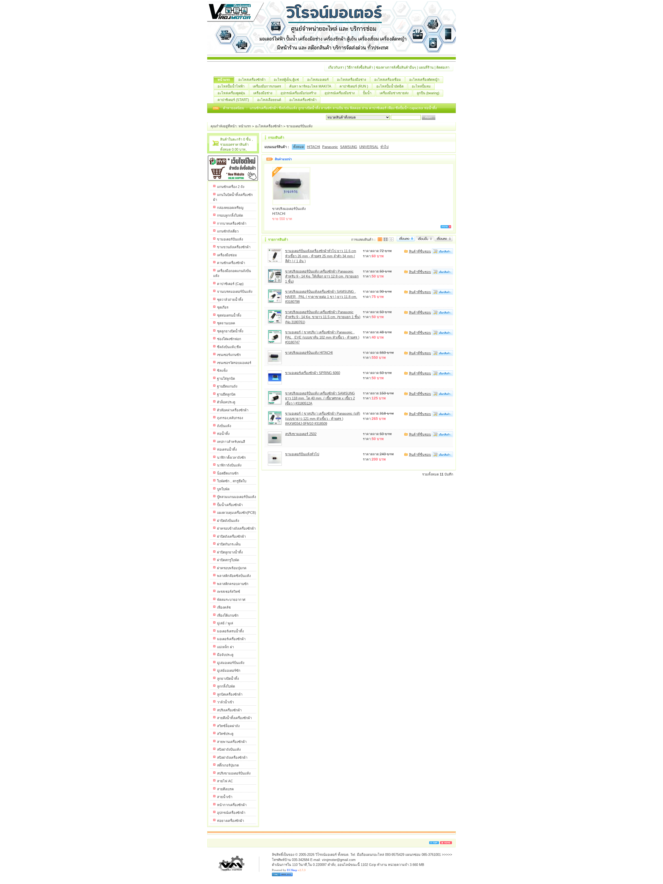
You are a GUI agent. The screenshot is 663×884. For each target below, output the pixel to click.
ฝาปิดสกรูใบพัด (228, 560)
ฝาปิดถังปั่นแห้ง (228, 521)
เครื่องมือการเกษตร (267, 86)
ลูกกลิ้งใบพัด (226, 686)
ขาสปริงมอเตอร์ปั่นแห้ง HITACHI (309, 353)
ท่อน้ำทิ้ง (430, 108)
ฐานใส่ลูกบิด (226, 379)
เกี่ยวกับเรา (336, 67)
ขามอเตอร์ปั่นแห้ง (299, 126)
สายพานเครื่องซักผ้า (232, 742)
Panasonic (330, 147)
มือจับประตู (225, 655)
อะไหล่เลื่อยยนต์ (269, 100)
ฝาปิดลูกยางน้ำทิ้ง (230, 552)
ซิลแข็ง (222, 370)
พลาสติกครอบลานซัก (232, 584)
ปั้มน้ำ (367, 93)
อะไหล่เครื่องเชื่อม (387, 80)
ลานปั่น (338, 108)
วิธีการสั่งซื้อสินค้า (360, 67)
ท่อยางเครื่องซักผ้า (230, 821)
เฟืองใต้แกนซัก (228, 615)
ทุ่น (347, 108)
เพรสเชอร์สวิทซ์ (228, 592)
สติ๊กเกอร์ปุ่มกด (228, 765)
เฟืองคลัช (224, 607)
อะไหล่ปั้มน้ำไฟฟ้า (231, 86)
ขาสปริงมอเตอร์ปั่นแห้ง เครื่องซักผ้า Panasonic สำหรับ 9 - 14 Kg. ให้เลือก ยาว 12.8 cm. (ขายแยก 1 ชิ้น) (322, 276)
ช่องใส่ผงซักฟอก (229, 339)
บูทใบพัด (223, 489)
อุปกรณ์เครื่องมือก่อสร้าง (298, 93)
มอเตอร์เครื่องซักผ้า (231, 639)
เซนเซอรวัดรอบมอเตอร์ (234, 363)
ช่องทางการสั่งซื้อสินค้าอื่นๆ (396, 67)
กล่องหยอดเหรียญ (230, 208)
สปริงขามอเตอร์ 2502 (300, 434)
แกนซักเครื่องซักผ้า (264, 108)
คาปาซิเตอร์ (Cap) (230, 284)
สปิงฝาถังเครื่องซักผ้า (232, 757)
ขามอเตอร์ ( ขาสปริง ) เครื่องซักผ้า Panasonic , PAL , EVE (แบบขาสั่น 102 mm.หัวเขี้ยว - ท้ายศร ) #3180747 (322, 337)
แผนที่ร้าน (426, 67)
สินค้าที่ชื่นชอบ (420, 251)
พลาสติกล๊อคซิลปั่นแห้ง (234, 576)
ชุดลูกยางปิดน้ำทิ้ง (230, 331)
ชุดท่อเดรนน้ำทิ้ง (229, 315)
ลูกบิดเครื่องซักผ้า (229, 694)
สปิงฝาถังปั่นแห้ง (229, 749)
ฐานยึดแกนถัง (227, 386)
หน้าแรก (224, 80)
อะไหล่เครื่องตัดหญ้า (424, 80)
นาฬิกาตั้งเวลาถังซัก (231, 457)
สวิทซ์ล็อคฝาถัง (228, 726)
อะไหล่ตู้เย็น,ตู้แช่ (286, 80)
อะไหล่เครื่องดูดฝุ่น (231, 93)
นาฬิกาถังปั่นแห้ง (229, 465)
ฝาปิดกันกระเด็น (229, 544)
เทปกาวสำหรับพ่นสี (231, 442)
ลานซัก (327, 108)
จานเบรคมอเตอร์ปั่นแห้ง (234, 292)
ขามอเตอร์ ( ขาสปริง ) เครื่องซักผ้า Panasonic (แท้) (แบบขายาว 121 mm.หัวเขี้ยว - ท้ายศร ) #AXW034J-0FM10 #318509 (322, 419)
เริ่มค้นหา (443, 117)
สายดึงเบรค (225, 789)
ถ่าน (365, 108)
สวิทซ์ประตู (225, 734)
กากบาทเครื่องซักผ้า (231, 223)
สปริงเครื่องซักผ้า (229, 710)
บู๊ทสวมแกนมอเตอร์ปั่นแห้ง (236, 497)
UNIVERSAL (368, 147)
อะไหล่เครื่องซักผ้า (251, 80)
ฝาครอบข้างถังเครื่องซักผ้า (236, 528)
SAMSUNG (348, 147)
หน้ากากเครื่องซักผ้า (232, 805)
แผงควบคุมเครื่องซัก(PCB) (236, 513)
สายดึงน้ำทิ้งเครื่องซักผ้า (234, 718)
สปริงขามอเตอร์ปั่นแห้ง (233, 773)
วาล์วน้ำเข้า (225, 702)
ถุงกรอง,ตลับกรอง (230, 418)
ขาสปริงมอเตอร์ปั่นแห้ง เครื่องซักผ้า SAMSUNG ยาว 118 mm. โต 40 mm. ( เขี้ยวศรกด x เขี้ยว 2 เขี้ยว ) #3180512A (320, 398)
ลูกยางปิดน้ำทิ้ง (309, 108)
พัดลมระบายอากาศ (231, 600)
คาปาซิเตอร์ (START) (233, 100)
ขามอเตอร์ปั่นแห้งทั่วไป (302, 454)
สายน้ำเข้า (224, 797)
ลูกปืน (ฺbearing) (428, 93)
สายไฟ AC (225, 781)
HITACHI (313, 147)
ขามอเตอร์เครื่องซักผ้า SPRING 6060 (312, 373)
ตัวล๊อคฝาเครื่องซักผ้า (232, 410)
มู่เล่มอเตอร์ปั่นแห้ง (230, 663)
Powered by (289, 870)
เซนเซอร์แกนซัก (229, 355)
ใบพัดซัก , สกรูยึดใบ (231, 481)
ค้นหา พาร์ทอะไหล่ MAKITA (310, 86)
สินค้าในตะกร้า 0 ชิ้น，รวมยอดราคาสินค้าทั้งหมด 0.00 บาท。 (237, 144)
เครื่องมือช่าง (262, 93)
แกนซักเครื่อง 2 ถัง (230, 187)
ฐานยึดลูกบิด (226, 394)
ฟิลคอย (356, 108)
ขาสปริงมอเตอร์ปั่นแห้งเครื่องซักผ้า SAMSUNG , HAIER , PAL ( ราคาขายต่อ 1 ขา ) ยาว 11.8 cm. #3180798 (321, 297)
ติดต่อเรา (442, 67)
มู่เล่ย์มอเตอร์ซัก (228, 671)
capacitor (416, 108)
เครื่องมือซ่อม (227, 255)
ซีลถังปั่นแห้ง (288, 108)
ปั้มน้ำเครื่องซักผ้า (230, 505)
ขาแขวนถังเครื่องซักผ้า (233, 247)
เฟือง (391, 108)
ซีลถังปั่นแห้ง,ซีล (229, 347)
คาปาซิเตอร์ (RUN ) (354, 86)
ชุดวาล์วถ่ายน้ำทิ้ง (230, 300)
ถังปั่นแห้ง (224, 426)
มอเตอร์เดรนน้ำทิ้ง (230, 631)
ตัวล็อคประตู (226, 402)
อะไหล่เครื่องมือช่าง (351, 80)
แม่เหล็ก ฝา (225, 647)
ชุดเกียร (222, 307)
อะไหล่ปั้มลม (421, 86)
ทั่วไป (384, 147)
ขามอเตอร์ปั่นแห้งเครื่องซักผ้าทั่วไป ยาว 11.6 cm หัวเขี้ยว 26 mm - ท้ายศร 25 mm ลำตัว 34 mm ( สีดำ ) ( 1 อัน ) (320, 256)
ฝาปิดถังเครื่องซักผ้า (231, 536)
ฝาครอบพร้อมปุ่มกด (231, 568)
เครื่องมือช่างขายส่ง (394, 93)
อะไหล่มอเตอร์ (318, 80)
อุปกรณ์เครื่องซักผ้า (231, 813)
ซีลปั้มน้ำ (402, 108)
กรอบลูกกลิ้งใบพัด (230, 215)
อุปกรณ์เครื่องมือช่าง (340, 93)
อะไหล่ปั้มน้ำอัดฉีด (389, 86)
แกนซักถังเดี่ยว (228, 231)
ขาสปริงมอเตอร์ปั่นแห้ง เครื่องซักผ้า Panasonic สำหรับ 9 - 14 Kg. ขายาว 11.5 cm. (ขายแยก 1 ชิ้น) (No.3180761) (322, 317)
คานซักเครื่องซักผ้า (231, 263)
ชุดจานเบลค (226, 323)
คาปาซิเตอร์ (378, 108)
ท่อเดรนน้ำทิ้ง (227, 449)
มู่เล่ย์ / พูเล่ (225, 623)
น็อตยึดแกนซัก (228, 473)
